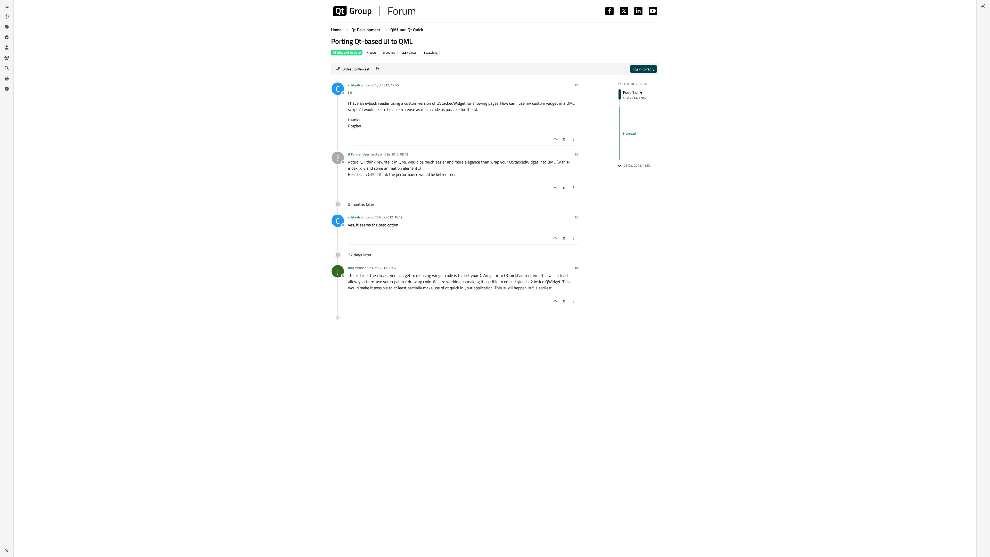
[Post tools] (574, 139)
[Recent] (6, 16)
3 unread (629, 133)
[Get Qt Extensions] (6, 78)
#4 (577, 267)
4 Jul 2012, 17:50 (387, 85)
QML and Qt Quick (348, 52)
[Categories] (6, 6)
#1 (577, 85)
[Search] (6, 68)
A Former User (358, 154)
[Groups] (6, 58)
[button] (6, 551)
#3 (577, 217)
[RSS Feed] (378, 69)
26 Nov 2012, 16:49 (388, 217)
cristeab (354, 85)
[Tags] (6, 27)
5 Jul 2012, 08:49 (396, 154)
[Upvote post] (555, 139)
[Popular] (6, 37)
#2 (577, 154)
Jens (351, 267)
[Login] (983, 6)
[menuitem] (983, 6)
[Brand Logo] (374, 11)
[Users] (6, 47)
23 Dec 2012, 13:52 (383, 267)
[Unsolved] (6, 89)
